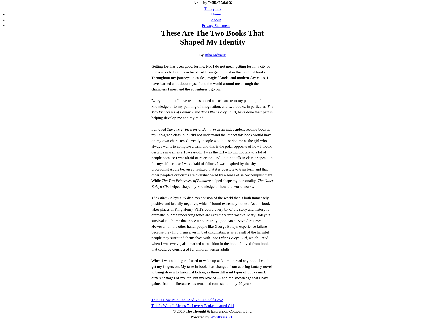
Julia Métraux (215, 55)
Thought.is (212, 8)
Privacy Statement (216, 26)
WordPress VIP (222, 317)
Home (216, 14)
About (216, 20)
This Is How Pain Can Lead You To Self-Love (187, 300)
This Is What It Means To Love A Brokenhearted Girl (192, 306)
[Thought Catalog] (220, 3)
